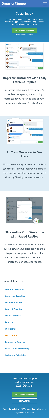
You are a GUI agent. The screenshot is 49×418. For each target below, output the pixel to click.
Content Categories (14, 289)
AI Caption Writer (13, 302)
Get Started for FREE (24, 30)
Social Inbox (11, 335)
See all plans (24, 401)
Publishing (10, 328)
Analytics (9, 322)
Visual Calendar (12, 315)
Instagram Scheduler (15, 355)
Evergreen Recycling (15, 296)
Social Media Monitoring (17, 348)
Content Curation (13, 309)
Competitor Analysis (15, 342)
